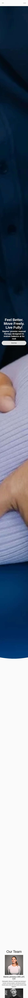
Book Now (14, 343)
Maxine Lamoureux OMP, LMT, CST (14, 978)
